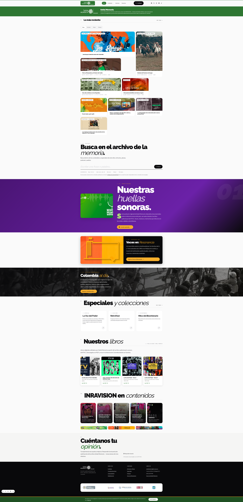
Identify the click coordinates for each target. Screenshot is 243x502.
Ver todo (159, 20)
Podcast (114, 172)
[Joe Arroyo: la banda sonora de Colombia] (108, 44)
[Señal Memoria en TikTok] (161, 3)
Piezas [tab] (94, 27)
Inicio (104, 3)
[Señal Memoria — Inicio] (87, 3)
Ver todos (158, 305)
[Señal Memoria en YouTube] (159, 3)
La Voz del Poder (90, 316)
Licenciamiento (111, 473)
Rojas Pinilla (91, 172)
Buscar (159, 166)
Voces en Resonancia (131, 475)
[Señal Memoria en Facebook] (151, 3)
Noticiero (109, 172)
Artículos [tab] (89, 27)
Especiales (129, 471)
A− (3, 491)
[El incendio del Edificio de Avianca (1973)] (135, 87)
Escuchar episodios (125, 227)
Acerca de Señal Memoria (151, 475)
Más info (89, 500)
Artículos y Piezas (131, 469)
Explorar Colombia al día (88, 291)
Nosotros (124, 3)
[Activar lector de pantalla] (13, 491)
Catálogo (139, 3)
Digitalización (111, 475)
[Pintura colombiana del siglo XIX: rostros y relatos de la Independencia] (121, 107)
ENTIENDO (153, 499)
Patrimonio (121, 172)
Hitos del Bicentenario (148, 316)
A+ (8, 491)
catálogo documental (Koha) (112, 174)
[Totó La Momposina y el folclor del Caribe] (101, 67)
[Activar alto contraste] (11, 491)
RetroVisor (115, 316)
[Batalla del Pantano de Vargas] (149, 54)
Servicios (117, 3)
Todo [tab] (83, 27)
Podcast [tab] (99, 27)
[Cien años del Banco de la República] (101, 87)
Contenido (110, 3)
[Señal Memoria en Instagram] (156, 3)
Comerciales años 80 (100, 172)
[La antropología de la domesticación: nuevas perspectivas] (149, 107)
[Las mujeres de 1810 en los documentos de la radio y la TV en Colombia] (94, 126)
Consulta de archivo (112, 471)
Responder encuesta (129, 453)
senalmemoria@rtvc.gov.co (152, 469)
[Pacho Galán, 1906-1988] (94, 107)
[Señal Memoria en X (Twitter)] (154, 3)
